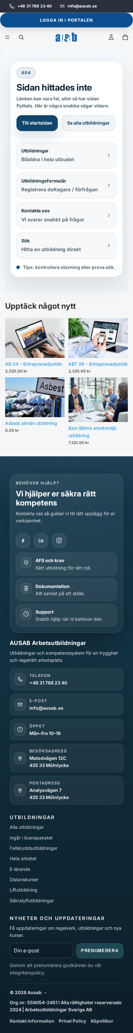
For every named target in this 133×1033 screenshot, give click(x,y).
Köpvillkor (102, 1021)
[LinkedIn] (41, 540)
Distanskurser (24, 879)
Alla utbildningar (27, 827)
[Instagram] (59, 540)
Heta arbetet (23, 858)
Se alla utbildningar (88, 123)
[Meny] (7, 37)
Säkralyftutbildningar (32, 900)
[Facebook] (23, 540)
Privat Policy (72, 1021)
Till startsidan (37, 123)
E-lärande (20, 869)
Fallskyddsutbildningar (33, 848)
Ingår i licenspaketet (31, 837)
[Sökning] (21, 37)
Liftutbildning (23, 890)
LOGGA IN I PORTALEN (66, 20)
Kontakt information (32, 1021)
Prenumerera (99, 950)
